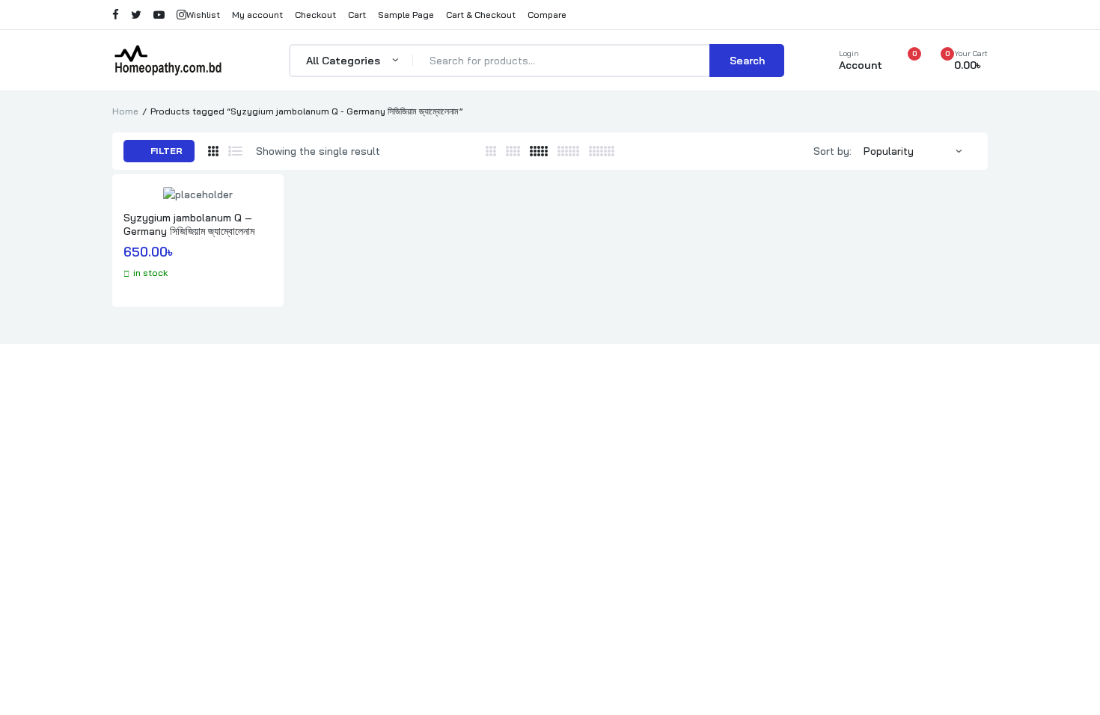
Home (125, 111)
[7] (601, 151)
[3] (491, 151)
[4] (513, 151)
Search (747, 60)
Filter (165, 150)
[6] (568, 151)
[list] (235, 151)
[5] (539, 151)
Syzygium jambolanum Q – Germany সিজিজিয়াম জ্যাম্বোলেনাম (188, 224)
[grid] (213, 151)
